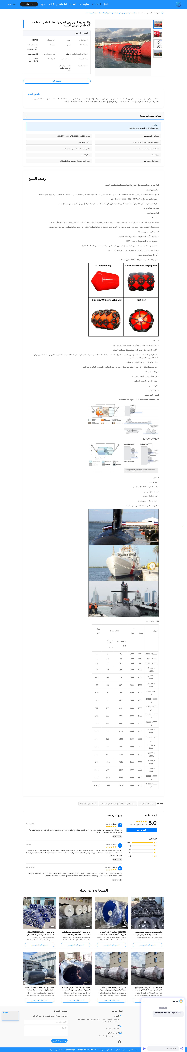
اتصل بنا (72, 4)
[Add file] (181, 1048)
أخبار (52, 4)
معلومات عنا (84, 4)
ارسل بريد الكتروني (59, 1041)
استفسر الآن (56, 81)
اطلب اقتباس (61, 4)
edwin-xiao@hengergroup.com (108, 1036)
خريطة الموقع (120, 1049)
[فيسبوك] (184, 526)
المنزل (105, 4)
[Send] (144, 1048)
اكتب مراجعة (141, 830)
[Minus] (144, 1001)
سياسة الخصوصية (132, 1049)
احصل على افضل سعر (147, 945)
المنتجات (97, 4)
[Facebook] (119, 1042)
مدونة (43, 4)
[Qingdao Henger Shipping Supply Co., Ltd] (178, 4)
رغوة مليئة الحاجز (142, 13)
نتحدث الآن (29, 4)
